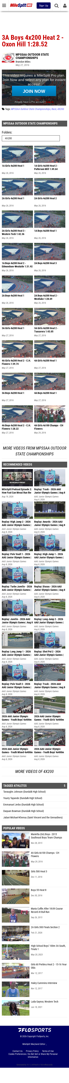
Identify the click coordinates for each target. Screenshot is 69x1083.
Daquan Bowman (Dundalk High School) (23, 811)
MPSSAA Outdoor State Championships (32, 56)
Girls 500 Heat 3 (39, 871)
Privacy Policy (32, 1051)
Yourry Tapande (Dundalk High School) (22, 798)
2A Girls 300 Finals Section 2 (45, 927)
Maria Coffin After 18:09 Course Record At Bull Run (47, 910)
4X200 (60, 109)
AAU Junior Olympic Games (46, 496)
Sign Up (43, 5)
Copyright (31, 1036)
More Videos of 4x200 (34, 771)
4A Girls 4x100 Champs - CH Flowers (45, 854)
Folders (6, 132)
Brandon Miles (23, 61)
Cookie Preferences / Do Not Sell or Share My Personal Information (33, 1055)
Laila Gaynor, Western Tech (44, 1001)
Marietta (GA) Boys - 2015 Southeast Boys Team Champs (46, 836)
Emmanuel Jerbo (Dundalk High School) (23, 804)
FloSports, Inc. (42, 1036)
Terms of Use (48, 1051)
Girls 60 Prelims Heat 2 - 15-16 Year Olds (49, 966)
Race (54, 109)
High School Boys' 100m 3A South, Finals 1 (48, 947)
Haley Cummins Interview (44, 983)
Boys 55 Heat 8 (38, 890)
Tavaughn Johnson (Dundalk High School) (24, 791)
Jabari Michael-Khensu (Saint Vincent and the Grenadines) (33, 817)
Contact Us (17, 1051)
